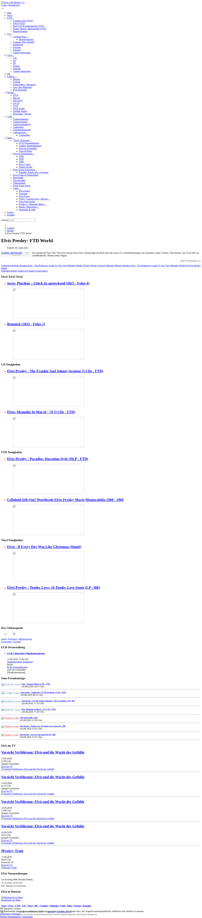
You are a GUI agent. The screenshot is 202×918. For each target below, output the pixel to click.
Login (4, 5)
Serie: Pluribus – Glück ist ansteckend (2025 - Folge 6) (48, 283)
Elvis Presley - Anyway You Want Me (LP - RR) (38, 735)
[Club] (13, 117)
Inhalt (4, 639)
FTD (9, 18)
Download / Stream (22, 114)
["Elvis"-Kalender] (30, 141)
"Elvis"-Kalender (21, 140)
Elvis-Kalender (20, 90)
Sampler (17, 50)
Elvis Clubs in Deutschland (25, 175)
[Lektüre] (15, 77)
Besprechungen (20, 31)
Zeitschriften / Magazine (24, 84)
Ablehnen (15, 914)
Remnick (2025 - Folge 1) (26, 324)
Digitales (54, 906)
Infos (9, 138)
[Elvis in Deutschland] (33, 154)
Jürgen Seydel (25, 167)
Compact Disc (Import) (24, 42)
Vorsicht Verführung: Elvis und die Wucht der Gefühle (42, 752)
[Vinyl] (13, 56)
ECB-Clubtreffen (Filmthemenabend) (26, 653)
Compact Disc (19, 36)
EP (14, 63)
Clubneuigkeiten (20, 119)
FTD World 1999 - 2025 (29, 718)
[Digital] (14, 93)
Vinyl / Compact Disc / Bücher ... (34, 199)
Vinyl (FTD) (19, 23)
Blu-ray (16, 98)
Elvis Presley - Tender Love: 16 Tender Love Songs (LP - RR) (53, 587)
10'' (14, 60)
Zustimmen (5, 914)
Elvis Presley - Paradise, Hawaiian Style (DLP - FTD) (47, 459)
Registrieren (14, 5)
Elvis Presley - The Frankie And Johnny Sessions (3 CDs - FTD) (55, 371)
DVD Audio (19, 108)
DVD (15, 95)
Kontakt (11, 215)
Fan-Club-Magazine (22, 87)
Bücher (16, 79)
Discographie (19, 180)
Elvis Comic (24, 164)
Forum (10, 212)
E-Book (16, 82)
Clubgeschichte (20, 122)
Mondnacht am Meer (11, 900)
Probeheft (12, 639)
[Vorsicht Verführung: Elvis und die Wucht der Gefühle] (27, 769)
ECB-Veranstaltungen (17, 667)
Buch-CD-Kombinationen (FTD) (28, 26)
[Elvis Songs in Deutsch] (36, 170)
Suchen (4, 220)
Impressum (27, 916)
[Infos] (13, 138)
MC (9, 74)
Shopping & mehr (27, 209)
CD (8, 34)
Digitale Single (20, 111)
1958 (21, 156)
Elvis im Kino (25, 151)
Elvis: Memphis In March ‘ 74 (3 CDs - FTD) (41, 412)
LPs (15, 58)
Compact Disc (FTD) (23, 21)
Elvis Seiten (24, 191)
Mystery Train (12, 851)
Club (9, 116)
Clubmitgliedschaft (22, 130)
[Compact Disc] (27, 37)
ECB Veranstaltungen (29, 143)
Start (9, 13)
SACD (16, 103)
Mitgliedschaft (25, 639)
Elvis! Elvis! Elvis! (22, 185)
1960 (21, 161)
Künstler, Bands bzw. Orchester (34, 172)
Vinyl (9, 55)
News (10, 15)
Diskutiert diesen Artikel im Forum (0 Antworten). (24, 271)
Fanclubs (23, 193)
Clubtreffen (18, 127)
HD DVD (17, 100)
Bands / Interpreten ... (29, 207)
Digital (10, 92)
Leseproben (24, 135)
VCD (15, 106)
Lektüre (10, 76)
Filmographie (19, 183)
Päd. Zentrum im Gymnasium (13, 886)
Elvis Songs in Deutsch (24, 169)
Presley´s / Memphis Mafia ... (32, 204)
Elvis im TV (7, 766)
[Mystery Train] (9, 867)
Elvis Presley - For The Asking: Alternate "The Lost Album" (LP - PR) (48, 701)
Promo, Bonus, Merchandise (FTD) (29, 28)
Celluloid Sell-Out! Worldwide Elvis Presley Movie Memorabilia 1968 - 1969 (65, 500)
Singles (16, 66)
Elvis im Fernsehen (28, 148)
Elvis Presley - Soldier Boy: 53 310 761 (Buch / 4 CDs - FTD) (43, 692)
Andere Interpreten (22, 52)
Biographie (18, 177)
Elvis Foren (24, 196)
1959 (21, 159)
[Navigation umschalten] (2, 8)
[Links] (19, 189)
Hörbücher (18, 44)
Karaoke (17, 47)
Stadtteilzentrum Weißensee (20, 662)
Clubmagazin (19, 132)
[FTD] (13, 18)
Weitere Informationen (10, 916)
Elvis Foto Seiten (27, 201)
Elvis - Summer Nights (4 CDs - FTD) (36, 684)
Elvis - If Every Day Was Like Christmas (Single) (44, 547)
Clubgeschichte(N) (22, 124)
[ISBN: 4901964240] (11, 253)
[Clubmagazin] (26, 133)
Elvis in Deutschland (22, 153)
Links (15, 188)
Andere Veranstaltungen (30, 146)
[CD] (11, 34)
